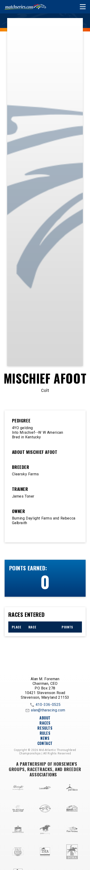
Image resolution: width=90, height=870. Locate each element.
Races (45, 723)
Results (44, 728)
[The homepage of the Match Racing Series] (25, 6)
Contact (45, 743)
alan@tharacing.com (48, 710)
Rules (45, 733)
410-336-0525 (48, 704)
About (45, 718)
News (44, 738)
